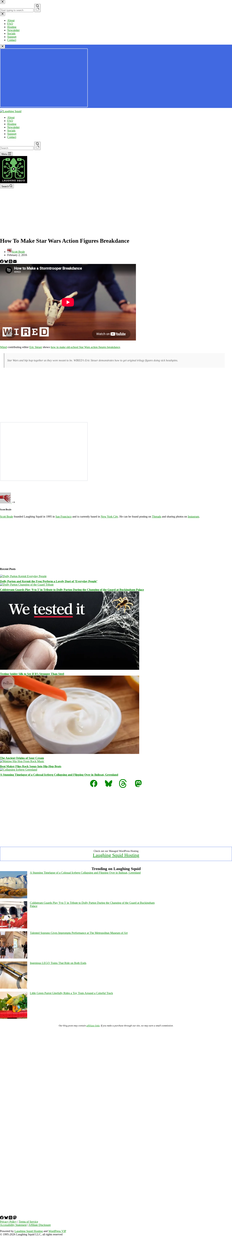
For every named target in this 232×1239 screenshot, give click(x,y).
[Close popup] (2, 46)
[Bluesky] (6, 262)
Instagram (193, 516)
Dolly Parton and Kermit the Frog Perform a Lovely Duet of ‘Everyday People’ (48, 581)
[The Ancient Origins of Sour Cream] (69, 752)
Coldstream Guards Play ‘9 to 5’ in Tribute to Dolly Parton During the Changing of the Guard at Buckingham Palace (72, 589)
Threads (156, 516)
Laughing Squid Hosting (116, 855)
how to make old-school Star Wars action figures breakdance (85, 347)
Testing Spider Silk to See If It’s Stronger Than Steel (32, 673)
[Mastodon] (15, 1218)
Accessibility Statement (13, 1224)
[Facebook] (2, 262)
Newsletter (13, 127)
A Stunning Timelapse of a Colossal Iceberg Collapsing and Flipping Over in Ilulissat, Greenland (59, 774)
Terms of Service (28, 1221)
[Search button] (37, 146)
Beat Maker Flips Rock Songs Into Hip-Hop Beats (30, 766)
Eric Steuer (35, 347)
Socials (11, 130)
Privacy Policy (8, 1221)
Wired (3, 347)
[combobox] (17, 148)
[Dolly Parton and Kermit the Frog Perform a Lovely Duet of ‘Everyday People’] (23, 576)
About (10, 117)
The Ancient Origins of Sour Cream (22, 758)
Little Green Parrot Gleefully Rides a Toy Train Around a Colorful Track (71, 993)
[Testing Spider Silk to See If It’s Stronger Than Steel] (69, 668)
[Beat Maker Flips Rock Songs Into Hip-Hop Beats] (22, 761)
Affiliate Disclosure (39, 1224)
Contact (11, 137)
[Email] (15, 262)
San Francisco (63, 516)
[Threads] (11, 262)
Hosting (11, 124)
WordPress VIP (57, 1231)
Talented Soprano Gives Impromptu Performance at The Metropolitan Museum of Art (79, 932)
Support (11, 133)
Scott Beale (6, 516)
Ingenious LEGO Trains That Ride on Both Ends (58, 963)
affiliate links (93, 1025)
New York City (109, 516)
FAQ (10, 120)
